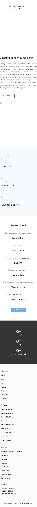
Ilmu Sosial (4, 436)
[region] (18, 29)
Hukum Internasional (7, 424)
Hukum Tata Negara (7, 428)
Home (3, 375)
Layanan (3, 379)
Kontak (3, 383)
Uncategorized (5, 478)
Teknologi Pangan (6, 474)
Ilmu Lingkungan (6, 432)
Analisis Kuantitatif (7, 413)
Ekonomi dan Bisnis (7, 417)
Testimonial (4, 394)
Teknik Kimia (5, 471)
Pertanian (4, 459)
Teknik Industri (18, 299)
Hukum (3, 421)
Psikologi (4, 463)
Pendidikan (4, 455)
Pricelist (3, 387)
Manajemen (4, 448)
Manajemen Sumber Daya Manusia (11, 451)
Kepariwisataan (6, 440)
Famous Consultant (26, 503)
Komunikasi (4, 444)
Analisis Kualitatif (6, 409)
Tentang (3, 398)
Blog (2, 391)
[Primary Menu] (18, 17)
